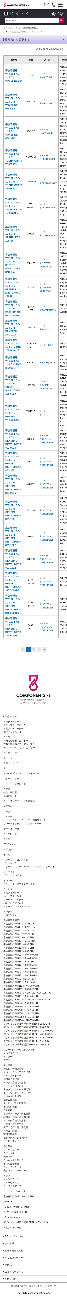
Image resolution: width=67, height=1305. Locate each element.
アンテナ (7, 911)
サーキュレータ (11, 828)
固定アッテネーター (13, 732)
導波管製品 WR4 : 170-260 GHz (19, 927)
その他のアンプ (11, 1179)
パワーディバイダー (13, 875)
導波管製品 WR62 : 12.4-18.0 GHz (20, 972)
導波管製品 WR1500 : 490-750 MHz (21, 1020)
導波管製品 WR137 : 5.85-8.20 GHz (21, 989)
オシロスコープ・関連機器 (16, 1113)
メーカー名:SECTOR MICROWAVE (46, 263)
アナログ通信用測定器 (14, 1120)
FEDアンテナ (10, 915)
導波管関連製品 (30, 28)
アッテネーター (11, 721)
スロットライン (11, 763)
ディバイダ (9, 872)
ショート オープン (13, 778)
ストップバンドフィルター (16, 906)
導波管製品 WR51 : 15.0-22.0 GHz (20, 968)
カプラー (7, 737)
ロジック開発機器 (12, 1096)
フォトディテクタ (12, 1167)
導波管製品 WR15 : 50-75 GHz (18, 948)
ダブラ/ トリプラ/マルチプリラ (19, 1049)
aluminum (8, 1201)
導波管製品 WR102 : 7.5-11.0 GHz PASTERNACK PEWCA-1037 (13, 308)
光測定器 (7, 1110)
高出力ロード (10, 796)
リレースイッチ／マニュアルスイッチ (22, 823)
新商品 (8, 1264)
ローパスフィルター (13, 899)
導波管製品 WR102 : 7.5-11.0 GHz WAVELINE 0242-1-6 (12, 101)
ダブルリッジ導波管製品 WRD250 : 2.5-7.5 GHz (27, 1041)
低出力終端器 (10, 792)
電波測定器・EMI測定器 (15, 1137)
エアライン (9, 806)
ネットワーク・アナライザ (16, 1093)
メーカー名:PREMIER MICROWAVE (46, 287)
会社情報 (9, 1243)
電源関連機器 (10, 1099)
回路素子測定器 (11, 1079)
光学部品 (7, 1146)
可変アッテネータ (12, 1227)
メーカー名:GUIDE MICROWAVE (46, 385)
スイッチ (7, 816)
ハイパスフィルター (13, 896)
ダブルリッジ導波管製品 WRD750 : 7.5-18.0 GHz (28, 1030)
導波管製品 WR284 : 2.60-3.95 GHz (21, 1003)
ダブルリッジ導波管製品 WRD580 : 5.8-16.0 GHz (28, 1034)
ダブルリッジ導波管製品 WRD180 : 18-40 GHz (26, 1024)
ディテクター (10, 752)
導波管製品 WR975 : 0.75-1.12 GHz (21, 1017)
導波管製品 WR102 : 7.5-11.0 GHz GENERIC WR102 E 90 (12, 413)
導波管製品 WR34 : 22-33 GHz (18, 961)
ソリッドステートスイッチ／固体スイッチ (24, 820)
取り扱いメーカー (13, 1257)
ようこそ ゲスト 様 (19, 13)
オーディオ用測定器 (13, 1086)
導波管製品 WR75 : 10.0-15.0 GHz (20, 975)
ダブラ (6, 1060)
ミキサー (7, 839)
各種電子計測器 (11, 1131)
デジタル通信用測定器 (14, 1082)
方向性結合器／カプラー (15, 740)
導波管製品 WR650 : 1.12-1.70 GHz (21, 1013)
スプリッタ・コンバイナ (15, 859)
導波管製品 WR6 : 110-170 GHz (19, 934)
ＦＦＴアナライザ (12, 1075)
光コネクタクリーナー (14, 1160)
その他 (6, 854)
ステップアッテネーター (15, 725)
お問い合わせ (11, 1279)
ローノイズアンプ (12, 1186)
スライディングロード (14, 784)
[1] (61, 20)
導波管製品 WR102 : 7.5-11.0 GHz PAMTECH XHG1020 (12, 327)
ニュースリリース (13, 1271)
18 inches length (11, 1217)
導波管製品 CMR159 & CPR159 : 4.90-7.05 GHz (27, 992)
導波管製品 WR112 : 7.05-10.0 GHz (21, 986)
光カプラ (7, 1156)
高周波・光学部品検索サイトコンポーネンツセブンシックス (33, 701)
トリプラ (7, 1056)
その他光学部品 (11, 1163)
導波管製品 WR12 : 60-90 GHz (18, 944)
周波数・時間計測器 (13, 1068)
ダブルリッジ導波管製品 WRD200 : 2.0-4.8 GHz (27, 1044)
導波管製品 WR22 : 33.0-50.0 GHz (20, 954)
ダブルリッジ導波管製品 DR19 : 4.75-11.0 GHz (27, 1222)
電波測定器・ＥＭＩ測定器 (16, 1089)
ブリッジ (7, 758)
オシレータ (9, 880)
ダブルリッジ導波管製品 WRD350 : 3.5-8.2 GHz (27, 1027)
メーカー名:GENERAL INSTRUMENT (46, 439)
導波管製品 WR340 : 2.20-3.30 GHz (21, 1006)
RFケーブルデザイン (15, 1236)
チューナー (9, 768)
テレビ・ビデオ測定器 (14, 1103)
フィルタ (7, 889)
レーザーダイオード (13, 1150)
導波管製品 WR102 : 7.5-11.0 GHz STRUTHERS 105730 (12, 234)
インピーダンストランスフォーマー (21, 773)
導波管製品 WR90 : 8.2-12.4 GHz (20, 979)
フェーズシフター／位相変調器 (19, 801)
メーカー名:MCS (47, 362)
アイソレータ (10, 834)
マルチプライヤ (11, 1053)
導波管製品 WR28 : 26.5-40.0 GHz (20, 958)
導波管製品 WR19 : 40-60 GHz (18, 951)
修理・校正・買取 (13, 1250)
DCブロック (9, 844)
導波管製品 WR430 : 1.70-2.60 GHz (21, 1010)
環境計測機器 (10, 1134)
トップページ (10, 28)
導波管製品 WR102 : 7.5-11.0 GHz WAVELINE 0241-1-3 (12, 131)
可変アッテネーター (13, 728)
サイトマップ (49, 1286)
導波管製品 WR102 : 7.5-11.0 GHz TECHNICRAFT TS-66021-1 (14, 206)
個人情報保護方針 (19, 1286)
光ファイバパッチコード (15, 1170)
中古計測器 (9, 1065)
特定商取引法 (35, 1286)
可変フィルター (11, 892)
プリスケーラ (10, 863)
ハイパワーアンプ (12, 1182)
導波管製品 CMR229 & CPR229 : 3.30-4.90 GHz (27, 999)
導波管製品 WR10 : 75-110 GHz (19, 941)
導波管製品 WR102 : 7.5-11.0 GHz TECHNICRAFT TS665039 (14, 157)
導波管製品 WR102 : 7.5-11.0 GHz (20, 982)
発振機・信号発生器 (13, 1124)
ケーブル (7, 811)
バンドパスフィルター (14, 903)
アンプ (6, 1175)
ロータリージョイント (14, 1191)
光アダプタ (9, 1153)
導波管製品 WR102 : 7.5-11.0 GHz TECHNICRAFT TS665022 (14, 181)
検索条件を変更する (17, 39)
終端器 (6, 789)
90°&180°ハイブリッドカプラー (19, 747)
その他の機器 (10, 1106)
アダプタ (7, 849)
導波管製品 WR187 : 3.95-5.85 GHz (21, 996)
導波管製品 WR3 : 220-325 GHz (19, 923)
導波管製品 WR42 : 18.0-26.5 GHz (20, 965)
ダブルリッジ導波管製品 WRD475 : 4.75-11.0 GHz (28, 1037)
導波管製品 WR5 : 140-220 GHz (19, 930)
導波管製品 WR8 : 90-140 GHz (18, 937)
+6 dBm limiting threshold (16, 1207)
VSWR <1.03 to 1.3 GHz (15, 1212)
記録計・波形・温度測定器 (16, 1117)
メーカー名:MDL (47, 345)
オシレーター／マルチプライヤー (20, 884)
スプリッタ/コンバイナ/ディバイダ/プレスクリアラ (29, 866)
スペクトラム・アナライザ (16, 1072)
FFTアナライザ (11, 1141)
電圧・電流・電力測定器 (15, 1127)
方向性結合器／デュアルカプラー (20, 744)
